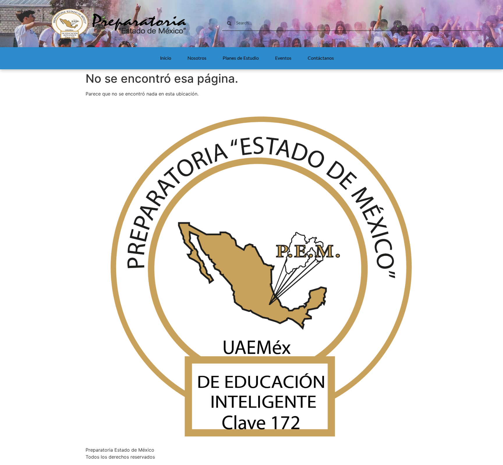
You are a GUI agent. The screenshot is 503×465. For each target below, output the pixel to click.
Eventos (283, 58)
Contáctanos (321, 58)
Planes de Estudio (241, 58)
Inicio (165, 58)
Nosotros (196, 58)
